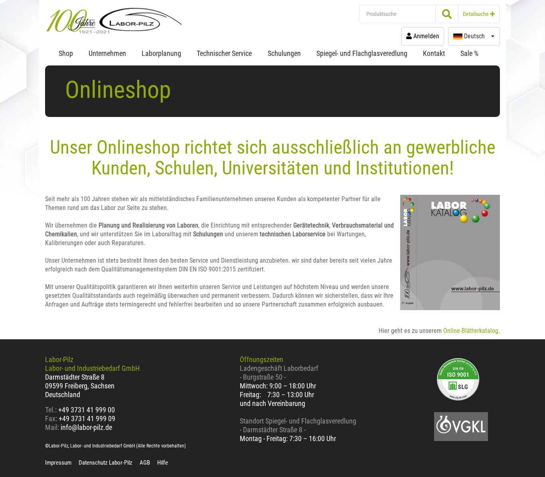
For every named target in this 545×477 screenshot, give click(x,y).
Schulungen (284, 53)
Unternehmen (107, 53)
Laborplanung (161, 53)
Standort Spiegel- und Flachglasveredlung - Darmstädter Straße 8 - (298, 425)
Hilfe (162, 462)
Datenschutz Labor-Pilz (105, 462)
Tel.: (51, 410)
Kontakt (434, 53)
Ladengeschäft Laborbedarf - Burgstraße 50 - (279, 372)
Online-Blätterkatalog (470, 330)
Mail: (52, 427)
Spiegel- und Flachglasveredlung (361, 53)
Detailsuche (476, 14)
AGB (145, 462)
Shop (66, 53)
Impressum (58, 462)
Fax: (51, 418)
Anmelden (425, 36)
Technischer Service (224, 53)
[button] (474, 36)
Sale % (469, 53)
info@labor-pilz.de (86, 427)
